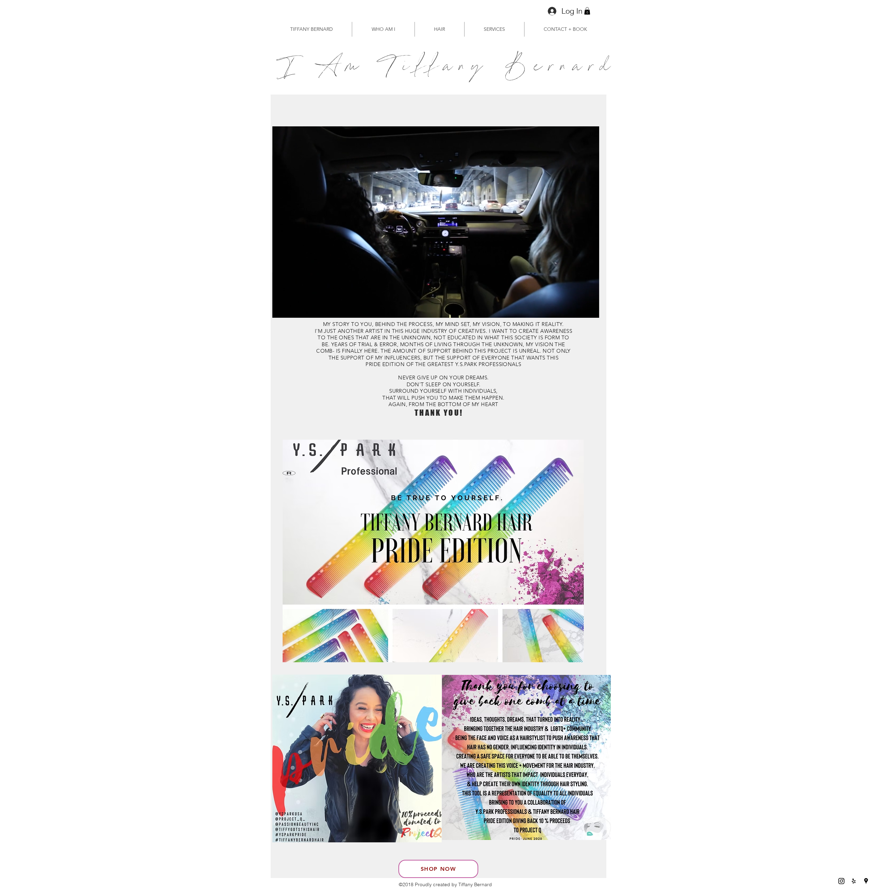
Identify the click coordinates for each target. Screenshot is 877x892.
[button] (587, 11)
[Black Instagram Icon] (841, 881)
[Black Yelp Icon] (854, 881)
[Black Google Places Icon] (866, 881)
